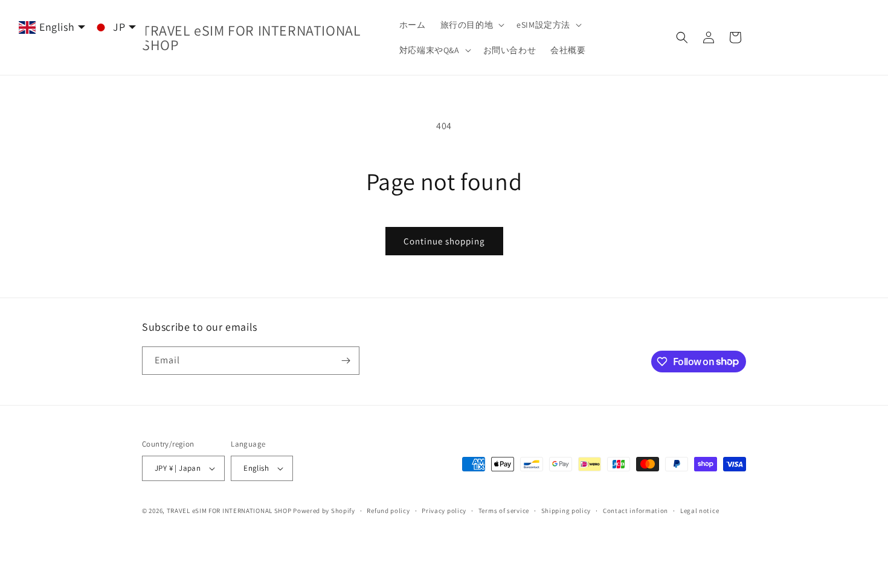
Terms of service (503, 510)
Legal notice (699, 510)
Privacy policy (444, 510)
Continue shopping (444, 241)
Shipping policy (566, 510)
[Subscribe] (345, 360)
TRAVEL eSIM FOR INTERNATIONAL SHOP (229, 510)
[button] (471, 24)
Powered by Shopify (324, 510)
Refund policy (388, 510)
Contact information (635, 510)
